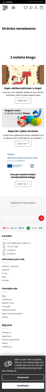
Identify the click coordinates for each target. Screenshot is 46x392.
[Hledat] (30, 7)
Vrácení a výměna (10, 266)
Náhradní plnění (9, 310)
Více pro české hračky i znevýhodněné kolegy (23, 176)
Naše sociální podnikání (12, 313)
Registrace (6, 336)
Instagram (11, 253)
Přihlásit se (42, 218)
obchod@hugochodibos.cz (19, 243)
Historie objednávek (10, 340)
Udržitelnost (7, 299)
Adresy (5, 343)
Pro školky (6, 306)
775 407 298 (12, 247)
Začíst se (22, 100)
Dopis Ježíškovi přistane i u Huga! (23, 88)
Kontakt (5, 280)
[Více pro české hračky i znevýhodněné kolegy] (23, 160)
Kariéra (5, 317)
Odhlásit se (7, 347)
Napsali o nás (8, 303)
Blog (4, 277)
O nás (4, 273)
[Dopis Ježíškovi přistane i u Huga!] (23, 74)
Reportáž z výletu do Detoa (23, 131)
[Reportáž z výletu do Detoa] (23, 117)
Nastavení (23, 377)
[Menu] (13, 7)
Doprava (5, 270)
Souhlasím (23, 385)
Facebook (11, 250)
